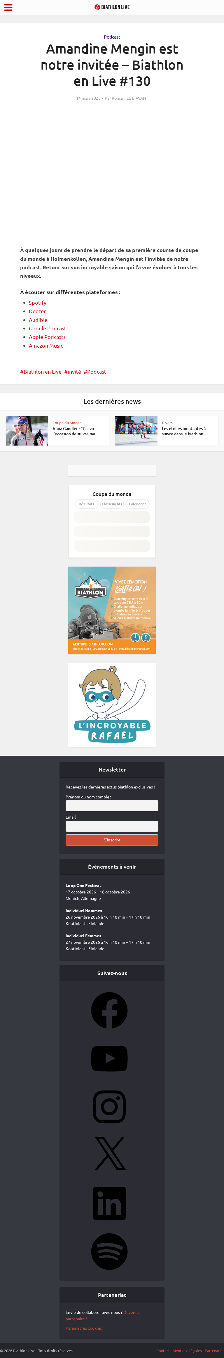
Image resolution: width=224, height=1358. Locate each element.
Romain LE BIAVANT (130, 98)
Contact (163, 1350)
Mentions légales (187, 1350)
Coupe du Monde (67, 422)
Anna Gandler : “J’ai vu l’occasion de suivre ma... (75, 431)
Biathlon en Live (43, 371)
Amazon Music (46, 345)
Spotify (37, 302)
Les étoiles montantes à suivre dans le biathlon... (184, 431)
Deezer (37, 311)
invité (74, 371)
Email (71, 816)
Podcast (112, 36)
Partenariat (214, 1350)
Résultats (86, 503)
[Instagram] (109, 1127)
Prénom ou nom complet (88, 796)
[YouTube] (109, 1078)
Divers (167, 422)
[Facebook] (109, 1030)
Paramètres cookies (84, 1328)
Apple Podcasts (47, 337)
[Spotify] (109, 1271)
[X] (109, 1175)
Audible (38, 320)
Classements (112, 503)
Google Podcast (47, 328)
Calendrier (137, 503)
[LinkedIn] (109, 1223)
